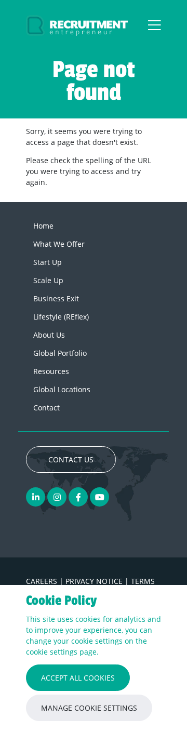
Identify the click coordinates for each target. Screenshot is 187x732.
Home (43, 226)
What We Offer (59, 244)
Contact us (71, 459)
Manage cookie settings (89, 708)
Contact (46, 407)
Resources (51, 371)
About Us (49, 335)
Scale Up (48, 280)
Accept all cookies (78, 678)
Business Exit (56, 298)
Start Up (47, 262)
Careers (42, 581)
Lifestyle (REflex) (61, 317)
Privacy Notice (95, 581)
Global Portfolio (60, 353)
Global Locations (61, 389)
